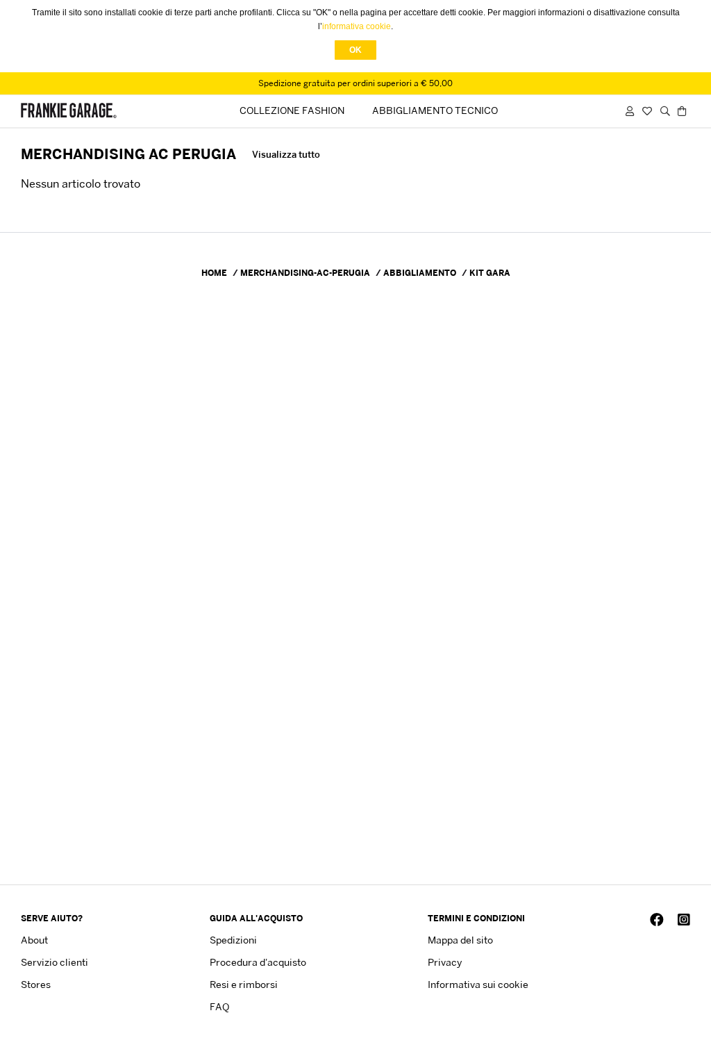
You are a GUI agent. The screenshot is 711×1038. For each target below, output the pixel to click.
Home (214, 272)
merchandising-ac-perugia (305, 272)
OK (355, 50)
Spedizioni (233, 940)
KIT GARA (489, 272)
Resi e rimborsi (244, 984)
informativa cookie (356, 26)
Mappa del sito (460, 940)
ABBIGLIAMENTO (419, 272)
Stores (36, 984)
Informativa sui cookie (478, 984)
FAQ (219, 1006)
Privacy (445, 962)
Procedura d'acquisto (258, 962)
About (34, 940)
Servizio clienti (54, 962)
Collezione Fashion (292, 110)
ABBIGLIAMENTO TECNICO (435, 110)
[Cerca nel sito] (665, 111)
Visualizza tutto (286, 154)
